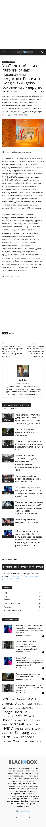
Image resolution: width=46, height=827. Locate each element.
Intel (18, 716)
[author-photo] (23, 377)
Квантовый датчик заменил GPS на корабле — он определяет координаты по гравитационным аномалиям (29, 629)
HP (25, 712)
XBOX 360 (7, 741)
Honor (18, 712)
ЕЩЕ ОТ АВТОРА (10, 408)
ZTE (25, 741)
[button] (4, 52)
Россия (31, 742)
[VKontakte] (29, 817)
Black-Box (6, 91)
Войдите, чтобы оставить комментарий (23, 567)
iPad (31, 716)
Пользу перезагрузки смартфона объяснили (26, 521)
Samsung (22, 732)
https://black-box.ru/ (23, 383)
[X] (23, 817)
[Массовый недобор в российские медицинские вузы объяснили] (8, 479)
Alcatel (12, 700)
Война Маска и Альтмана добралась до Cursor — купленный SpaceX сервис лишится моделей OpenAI (28, 419)
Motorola (30, 724)
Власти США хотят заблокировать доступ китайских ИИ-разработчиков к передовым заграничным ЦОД (27, 462)
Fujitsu (17, 708)
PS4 (10, 732)
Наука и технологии (17, 58)
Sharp (33, 733)
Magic (37, 720)
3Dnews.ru (15, 276)
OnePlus (19, 729)
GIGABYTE (27, 708)
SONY (6, 737)
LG (25, 720)
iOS (25, 716)
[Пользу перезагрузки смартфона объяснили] (8, 522)
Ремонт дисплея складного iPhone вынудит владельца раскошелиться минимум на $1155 (29, 445)
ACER (5, 699)
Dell (4, 708)
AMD (32, 699)
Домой (4, 58)
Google (11, 333)
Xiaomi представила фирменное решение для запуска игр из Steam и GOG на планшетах (34, 351)
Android (8, 703)
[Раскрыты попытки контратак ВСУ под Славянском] (8, 432)
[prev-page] (3, 551)
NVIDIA (7, 728)
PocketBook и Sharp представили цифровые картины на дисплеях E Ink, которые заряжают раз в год (12, 351)
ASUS (29, 703)
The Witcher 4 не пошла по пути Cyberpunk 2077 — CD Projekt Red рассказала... (29, 687)
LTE (31, 720)
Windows (27, 737)
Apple (19, 703)
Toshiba (15, 737)
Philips (4, 733)
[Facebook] (16, 817)
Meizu (5, 724)
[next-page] (7, 551)
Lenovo (18, 720)
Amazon (22, 699)
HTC (31, 712)
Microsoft (17, 724)
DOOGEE (11, 708)
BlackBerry (38, 704)
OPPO (28, 729)
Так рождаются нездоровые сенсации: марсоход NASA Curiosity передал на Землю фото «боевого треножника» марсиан (29, 508)
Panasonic (37, 729)
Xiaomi (17, 741)
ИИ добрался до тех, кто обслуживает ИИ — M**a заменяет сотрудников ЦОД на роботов (29, 492)
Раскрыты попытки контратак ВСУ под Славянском (24, 432)
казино (38, 742)
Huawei (7, 716)
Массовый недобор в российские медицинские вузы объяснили (28, 479)
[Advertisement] (23, 24)
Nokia (39, 724)
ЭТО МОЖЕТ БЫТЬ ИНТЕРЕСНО (16, 405)
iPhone (7, 720)
